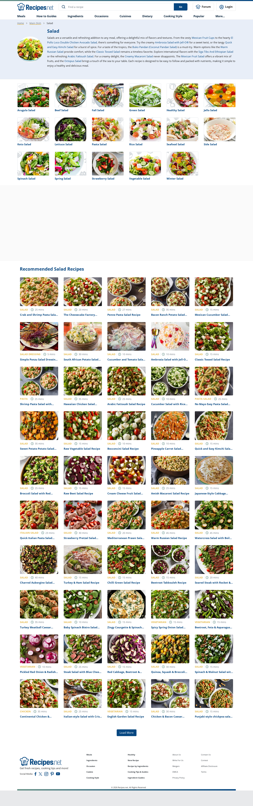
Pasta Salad (99, 144)
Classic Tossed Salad (108, 51)
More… (220, 16)
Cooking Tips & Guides (138, 772)
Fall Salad (98, 110)
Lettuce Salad (63, 144)
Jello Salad (210, 110)
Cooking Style (92, 777)
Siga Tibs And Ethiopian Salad (215, 51)
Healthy (131, 754)
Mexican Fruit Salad (192, 56)
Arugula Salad (26, 110)
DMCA (175, 772)
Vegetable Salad (139, 178)
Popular (198, 16)
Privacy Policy (178, 777)
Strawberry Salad (103, 178)
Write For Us (177, 760)
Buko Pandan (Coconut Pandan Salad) (154, 47)
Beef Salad (61, 110)
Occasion (90, 766)
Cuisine (89, 772)
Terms (203, 772)
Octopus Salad (72, 61)
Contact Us (206, 754)
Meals (89, 754)
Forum (206, 7)
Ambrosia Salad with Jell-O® (172, 42)
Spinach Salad (26, 178)
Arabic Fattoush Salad (80, 56)
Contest (204, 760)
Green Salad (137, 110)
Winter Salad (175, 178)
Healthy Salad (176, 110)
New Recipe (133, 760)
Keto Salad (24, 144)
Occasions (101, 16)
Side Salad (210, 144)
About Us (176, 754)
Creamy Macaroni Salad (139, 56)
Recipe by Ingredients (138, 766)
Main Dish (35, 23)
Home (20, 23)
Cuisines (125, 16)
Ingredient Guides (136, 777)
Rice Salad (136, 144)
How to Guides (46, 16)
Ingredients (75, 16)
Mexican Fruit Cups (203, 37)
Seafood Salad (176, 144)
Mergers (176, 766)
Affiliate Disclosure (209, 766)
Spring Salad (63, 178)
